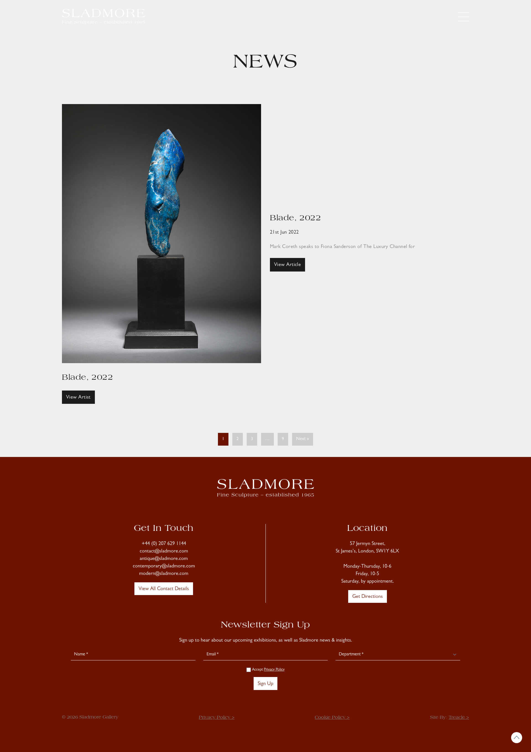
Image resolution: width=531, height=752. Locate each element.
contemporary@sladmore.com (164, 566)
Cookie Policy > (332, 717)
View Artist (78, 397)
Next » (302, 439)
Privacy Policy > (217, 717)
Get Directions (367, 597)
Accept (268, 670)
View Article (287, 265)
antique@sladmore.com (164, 559)
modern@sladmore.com (163, 574)
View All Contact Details (164, 589)
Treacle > (459, 717)
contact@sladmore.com (164, 551)
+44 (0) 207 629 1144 (164, 544)
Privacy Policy (274, 670)
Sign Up (265, 684)
